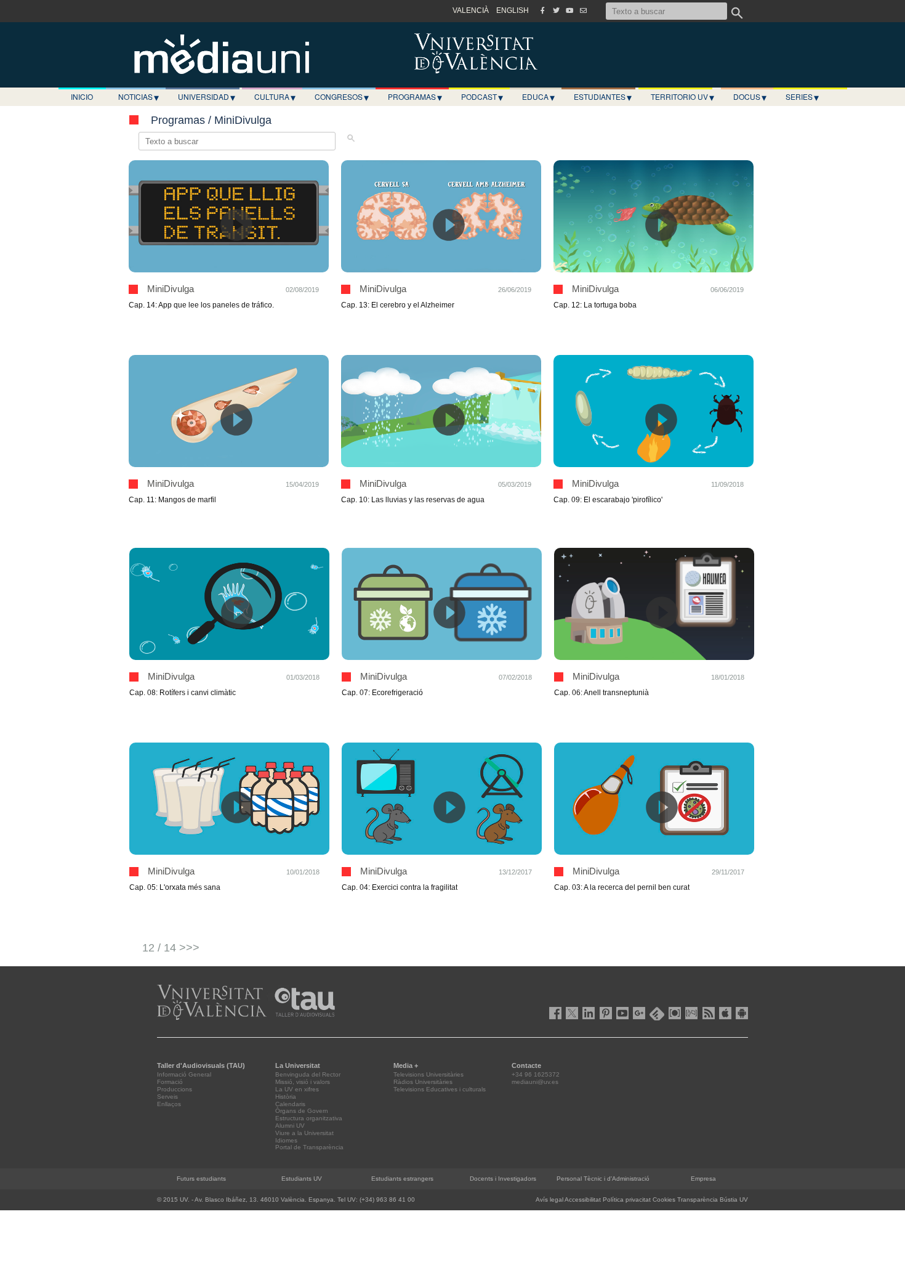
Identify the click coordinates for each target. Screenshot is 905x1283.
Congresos (342, 97)
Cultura (275, 97)
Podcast (482, 97)
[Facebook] (542, 10)
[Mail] (583, 10)
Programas (415, 97)
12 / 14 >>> (170, 948)
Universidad (206, 97)
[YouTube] (569, 10)
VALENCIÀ (470, 10)
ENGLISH (512, 10)
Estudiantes (603, 97)
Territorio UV (682, 97)
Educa (538, 97)
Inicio (82, 96)
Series (802, 97)
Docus (749, 97)
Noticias (138, 97)
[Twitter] (556, 10)
